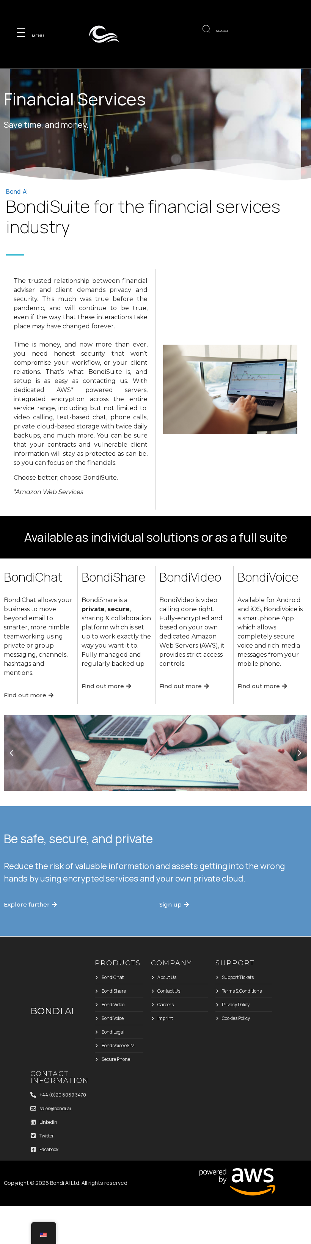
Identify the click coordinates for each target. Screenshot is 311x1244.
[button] (11, 753)
